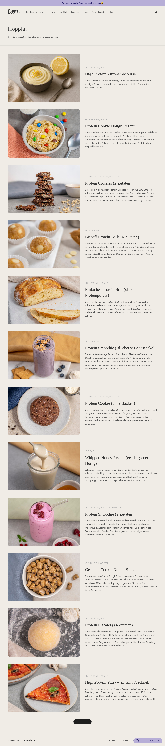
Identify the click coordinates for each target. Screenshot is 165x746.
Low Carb (114, 177)
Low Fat (105, 68)
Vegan (88, 177)
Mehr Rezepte (82, 722)
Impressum (113, 740)
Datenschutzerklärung (131, 740)
